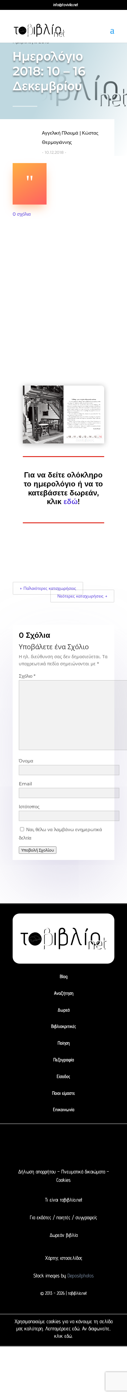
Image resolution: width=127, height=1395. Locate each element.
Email (25, 784)
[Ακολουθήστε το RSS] (90, 1144)
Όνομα (26, 761)
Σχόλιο (27, 676)
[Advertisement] (63, 294)
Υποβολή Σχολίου (37, 850)
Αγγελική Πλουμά (60, 133)
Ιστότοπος (29, 807)
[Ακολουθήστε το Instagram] (66, 1144)
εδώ (70, 501)
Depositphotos (80, 1275)
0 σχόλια (22, 214)
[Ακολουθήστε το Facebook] (41, 1144)
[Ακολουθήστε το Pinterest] (78, 1144)
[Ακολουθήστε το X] (53, 1144)
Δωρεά (64, 1010)
